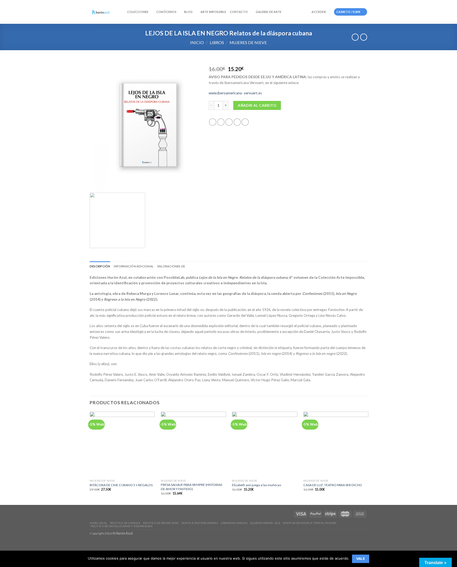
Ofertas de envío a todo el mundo (309, 522)
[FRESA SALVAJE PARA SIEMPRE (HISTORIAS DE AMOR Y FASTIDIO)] (193, 444)
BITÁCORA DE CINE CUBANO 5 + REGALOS (121, 485)
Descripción (100, 266)
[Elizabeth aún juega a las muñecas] (264, 444)
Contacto (239, 11)
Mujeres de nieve (248, 42)
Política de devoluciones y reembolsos (121, 526)
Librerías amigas (234, 522)
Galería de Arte (268, 11)
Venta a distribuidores (199, 522)
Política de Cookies (125, 522)
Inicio (197, 42)
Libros (217, 42)
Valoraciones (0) (171, 266)
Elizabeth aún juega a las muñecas (256, 485)
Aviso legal (98, 522)
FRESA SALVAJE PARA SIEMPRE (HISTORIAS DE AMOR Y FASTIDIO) (191, 487)
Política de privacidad (160, 522)
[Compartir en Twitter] (221, 122)
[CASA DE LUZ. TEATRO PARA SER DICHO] (336, 444)
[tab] (100, 266)
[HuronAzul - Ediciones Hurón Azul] (101, 12)
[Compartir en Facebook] (212, 122)
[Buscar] (122, 12)
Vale (360, 559)
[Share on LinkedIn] (245, 122)
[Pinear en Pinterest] (237, 122)
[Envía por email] (229, 122)
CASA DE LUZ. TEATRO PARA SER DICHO (332, 485)
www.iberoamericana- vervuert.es (235, 93)
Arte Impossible (213, 11)
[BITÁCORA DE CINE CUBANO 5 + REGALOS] (122, 444)
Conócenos (166, 11)
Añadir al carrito (257, 105)
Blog (188, 11)
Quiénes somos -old (265, 522)
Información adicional (133, 266)
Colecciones (137, 11)
